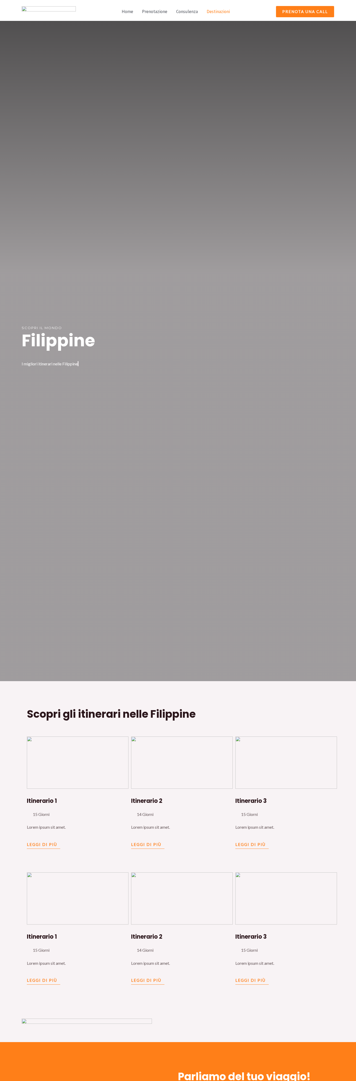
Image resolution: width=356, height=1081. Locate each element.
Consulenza (187, 11)
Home (127, 11)
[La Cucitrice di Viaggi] (49, 10)
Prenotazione (154, 11)
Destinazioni (218, 11)
